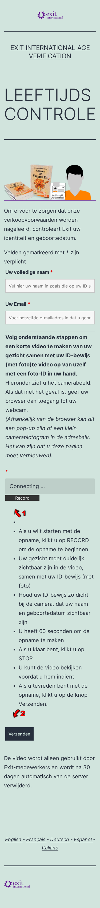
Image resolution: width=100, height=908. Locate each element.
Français (36, 839)
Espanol (83, 839)
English (14, 839)
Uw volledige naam (29, 272)
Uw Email (17, 304)
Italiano (50, 847)
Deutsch (60, 839)
